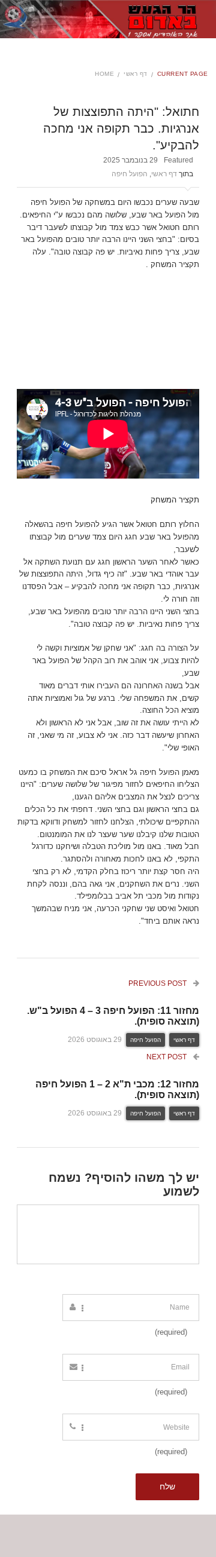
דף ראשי (136, 74)
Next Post (167, 1057)
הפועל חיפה (130, 174)
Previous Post (158, 983)
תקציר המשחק (175, 499)
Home (104, 74)
